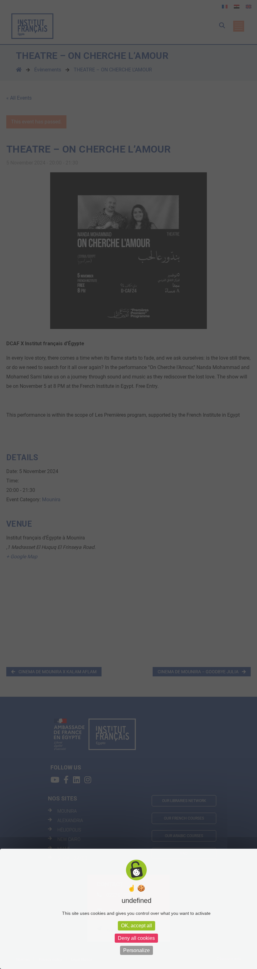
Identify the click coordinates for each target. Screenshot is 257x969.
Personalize (136, 950)
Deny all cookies (136, 938)
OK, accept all (136, 925)
